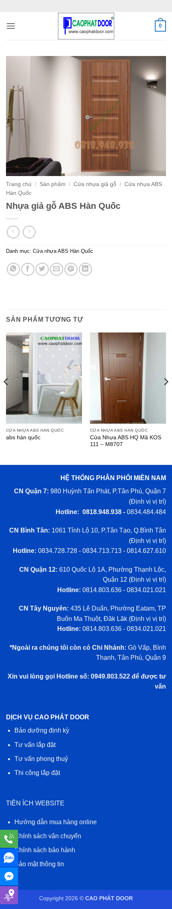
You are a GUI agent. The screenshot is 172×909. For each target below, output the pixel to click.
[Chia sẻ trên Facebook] (27, 269)
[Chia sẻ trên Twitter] (42, 269)
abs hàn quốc (23, 437)
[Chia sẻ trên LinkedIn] (85, 269)
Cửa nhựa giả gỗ (95, 184)
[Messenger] (9, 876)
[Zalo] (9, 858)
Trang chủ (19, 184)
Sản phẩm (53, 184)
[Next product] (13, 232)
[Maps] (9, 895)
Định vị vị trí (147, 501)
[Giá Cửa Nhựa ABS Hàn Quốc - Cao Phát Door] (86, 26)
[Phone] (9, 839)
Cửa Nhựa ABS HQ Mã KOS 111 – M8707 (125, 441)
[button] (11, 26)
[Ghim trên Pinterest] (71, 269)
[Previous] (6, 398)
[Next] (165, 398)
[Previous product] (29, 232)
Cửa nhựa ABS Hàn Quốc (63, 251)
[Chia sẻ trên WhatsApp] (13, 269)
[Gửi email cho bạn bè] (56, 269)
